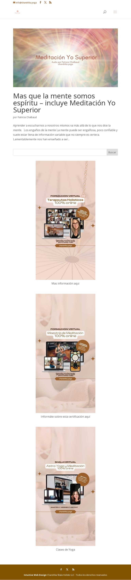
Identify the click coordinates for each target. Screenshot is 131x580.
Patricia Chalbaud (27, 117)
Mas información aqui (65, 283)
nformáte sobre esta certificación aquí (66, 416)
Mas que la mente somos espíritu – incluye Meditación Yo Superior (64, 102)
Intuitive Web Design (35, 575)
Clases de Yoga (65, 549)
